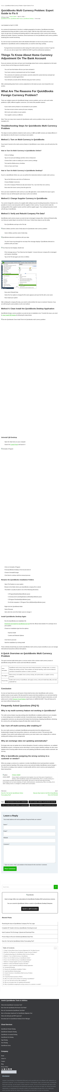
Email (5, 831)
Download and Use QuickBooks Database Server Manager (15, 1018)
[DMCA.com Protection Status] (9, 1073)
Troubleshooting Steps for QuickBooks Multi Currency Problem (19, 954)
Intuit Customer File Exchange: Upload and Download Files (18, 932)
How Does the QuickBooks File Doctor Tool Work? (14, 1007)
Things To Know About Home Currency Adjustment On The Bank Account (21, 950)
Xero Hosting (4, 1042)
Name (5, 824)
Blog (2, 1064)
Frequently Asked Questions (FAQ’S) (13, 976)
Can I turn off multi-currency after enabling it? (16, 980)
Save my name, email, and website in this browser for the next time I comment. (26, 864)
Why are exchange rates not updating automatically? (17, 982)
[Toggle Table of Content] (54, 948)
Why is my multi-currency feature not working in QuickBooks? (19, 978)
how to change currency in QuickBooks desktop (42, 801)
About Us (3, 1058)
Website (5, 837)
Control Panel (14, 444)
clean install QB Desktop (9, 315)
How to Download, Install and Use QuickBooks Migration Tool (16, 1013)
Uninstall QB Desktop (10, 967)
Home (2, 5)
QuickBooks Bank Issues (17, 18)
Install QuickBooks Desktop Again (13, 971)
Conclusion (7, 974)
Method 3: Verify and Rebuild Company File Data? (16, 963)
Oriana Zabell (13, 16)
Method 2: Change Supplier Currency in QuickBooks (16, 961)
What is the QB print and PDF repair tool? (11, 1016)
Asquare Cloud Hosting (19, 699)
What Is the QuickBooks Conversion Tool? (11, 1005)
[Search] (56, 887)
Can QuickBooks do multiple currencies (16, 801)
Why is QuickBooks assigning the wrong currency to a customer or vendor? (23, 984)
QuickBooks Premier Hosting (8, 1029)
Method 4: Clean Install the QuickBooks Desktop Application (18, 965)
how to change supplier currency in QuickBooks (15, 805)
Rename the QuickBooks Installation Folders (15, 969)
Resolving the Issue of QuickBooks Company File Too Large (18, 923)
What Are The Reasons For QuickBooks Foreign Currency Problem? (20, 952)
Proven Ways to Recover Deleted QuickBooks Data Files (17, 936)
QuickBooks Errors (5, 18)
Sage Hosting (4, 1040)
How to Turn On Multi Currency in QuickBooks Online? (17, 958)
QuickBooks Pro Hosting (7, 1037)
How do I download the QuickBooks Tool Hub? (13, 1010)
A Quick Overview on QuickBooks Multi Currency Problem (18, 973)
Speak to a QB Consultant (29, 908)
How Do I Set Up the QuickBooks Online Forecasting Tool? (18, 941)
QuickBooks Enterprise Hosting (9, 1031)
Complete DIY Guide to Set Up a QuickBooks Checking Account (19, 928)
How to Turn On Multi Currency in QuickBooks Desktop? (17, 959)
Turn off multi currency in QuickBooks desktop (43, 805)
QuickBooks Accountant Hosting (9, 1034)
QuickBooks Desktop (28, 18)
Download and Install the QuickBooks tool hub (17, 623)
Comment (6, 844)
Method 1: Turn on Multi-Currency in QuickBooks (16, 956)
